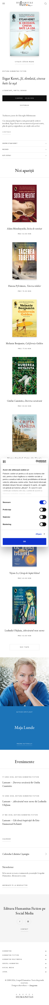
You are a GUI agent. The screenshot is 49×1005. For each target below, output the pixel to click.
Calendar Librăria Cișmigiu (15, 854)
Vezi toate (24, 647)
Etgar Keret (10, 78)
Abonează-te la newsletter (15, 885)
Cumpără (24, 98)
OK (24, 541)
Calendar (6, 839)
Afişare (39, 534)
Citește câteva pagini (24, 62)
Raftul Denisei (20, 90)
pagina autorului (24, 744)
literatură (7, 90)
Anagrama (33, 985)
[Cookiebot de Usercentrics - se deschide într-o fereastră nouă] (35, 461)
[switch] (42, 510)
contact (24, 929)
